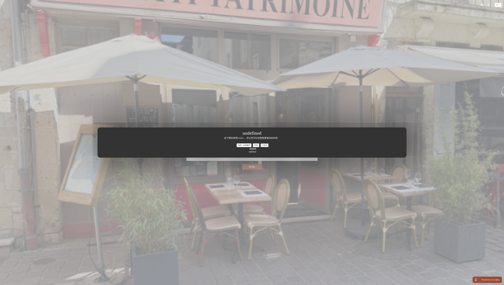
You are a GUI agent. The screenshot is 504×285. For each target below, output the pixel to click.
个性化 (264, 145)
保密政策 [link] (253, 149)
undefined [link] (252, 151)
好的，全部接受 (244, 145)
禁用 (256, 145)
